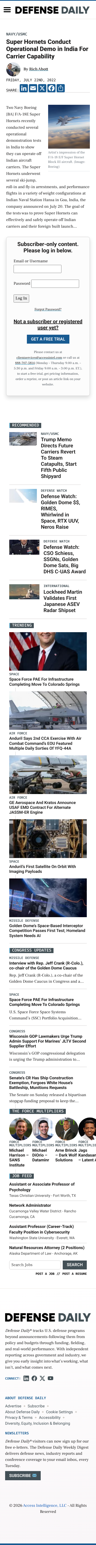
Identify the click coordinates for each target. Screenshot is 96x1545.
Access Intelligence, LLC (45, 1505)
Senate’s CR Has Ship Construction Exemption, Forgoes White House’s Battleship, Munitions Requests (41, 1082)
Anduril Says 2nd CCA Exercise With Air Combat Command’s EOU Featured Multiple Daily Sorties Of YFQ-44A (45, 743)
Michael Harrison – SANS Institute (19, 1157)
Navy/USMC (16, 34)
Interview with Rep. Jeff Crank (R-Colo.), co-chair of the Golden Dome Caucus (46, 965)
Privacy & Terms (19, 1417)
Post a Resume (74, 1274)
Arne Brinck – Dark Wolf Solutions (66, 1155)
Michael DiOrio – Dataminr (40, 1155)
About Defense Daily (22, 1412)
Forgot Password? (48, 309)
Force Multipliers (20, 1143)
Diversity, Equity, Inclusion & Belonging (37, 1423)
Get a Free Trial (48, 339)
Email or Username (31, 261)
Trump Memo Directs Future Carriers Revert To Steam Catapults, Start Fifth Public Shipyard (59, 457)
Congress (17, 1031)
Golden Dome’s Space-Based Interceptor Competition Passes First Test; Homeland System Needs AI (47, 930)
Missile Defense (24, 921)
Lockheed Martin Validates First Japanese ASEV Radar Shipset (63, 601)
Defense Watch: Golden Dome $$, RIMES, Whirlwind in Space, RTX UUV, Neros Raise (60, 511)
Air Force (18, 733)
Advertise (13, 1406)
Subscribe (36, 1406)
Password (22, 283)
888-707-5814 (25, 363)
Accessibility (49, 1417)
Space (14, 674)
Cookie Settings (59, 1412)
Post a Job (45, 1274)
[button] (7, 10)
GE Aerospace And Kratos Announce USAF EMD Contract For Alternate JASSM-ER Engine (42, 807)
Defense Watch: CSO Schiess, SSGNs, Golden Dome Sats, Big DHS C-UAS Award (65, 559)
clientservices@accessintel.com (39, 358)
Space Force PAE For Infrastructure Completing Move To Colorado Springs (44, 681)
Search (75, 1264)
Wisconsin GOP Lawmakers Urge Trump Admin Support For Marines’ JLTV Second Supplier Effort (47, 1041)
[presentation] (20, 1129)
